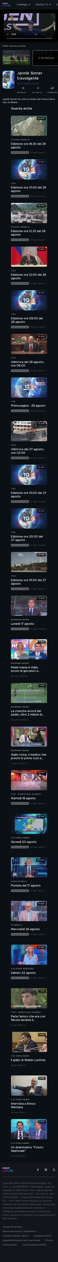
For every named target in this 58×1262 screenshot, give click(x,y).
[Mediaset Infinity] (6, 4)
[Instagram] (45, 1169)
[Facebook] (37, 1169)
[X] (54, 1169)
